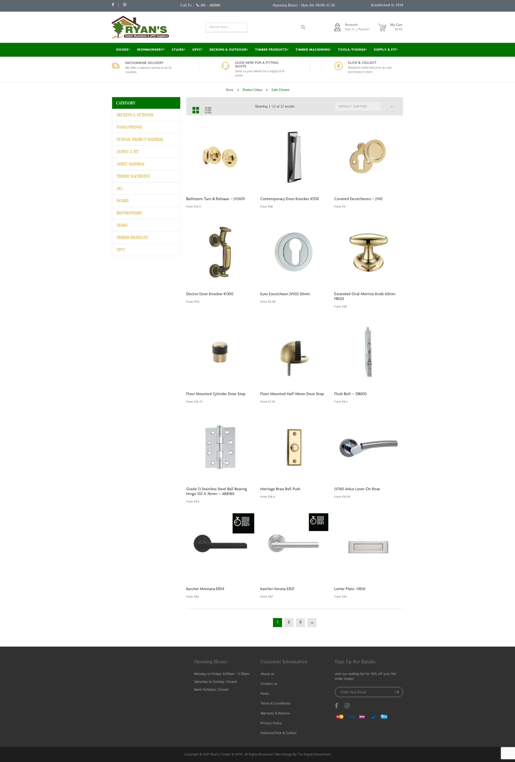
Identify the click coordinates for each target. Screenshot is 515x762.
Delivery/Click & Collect (279, 733)
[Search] (303, 27)
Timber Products (271, 49)
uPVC (196, 49)
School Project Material (140, 139)
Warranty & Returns (275, 713)
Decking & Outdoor (228, 49)
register (363, 29)
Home (230, 90)
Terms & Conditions (275, 703)
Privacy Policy (271, 723)
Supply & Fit (385, 49)
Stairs (178, 49)
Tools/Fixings (352, 49)
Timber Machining (313, 49)
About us (267, 674)
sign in (349, 29)
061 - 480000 (210, 5)
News (265, 693)
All (120, 188)
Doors (122, 49)
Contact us (269, 684)
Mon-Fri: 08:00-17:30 (318, 5)
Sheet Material (131, 163)
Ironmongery (150, 49)
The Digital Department (314, 754)
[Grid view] (194, 108)
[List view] (206, 108)
